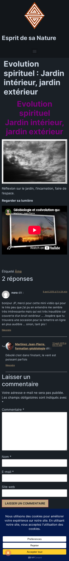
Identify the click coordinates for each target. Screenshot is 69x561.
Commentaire (13, 409)
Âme (18, 271)
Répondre (6, 330)
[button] (34, 51)
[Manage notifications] (8, 553)
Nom (6, 456)
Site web (8, 487)
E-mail (8, 471)
